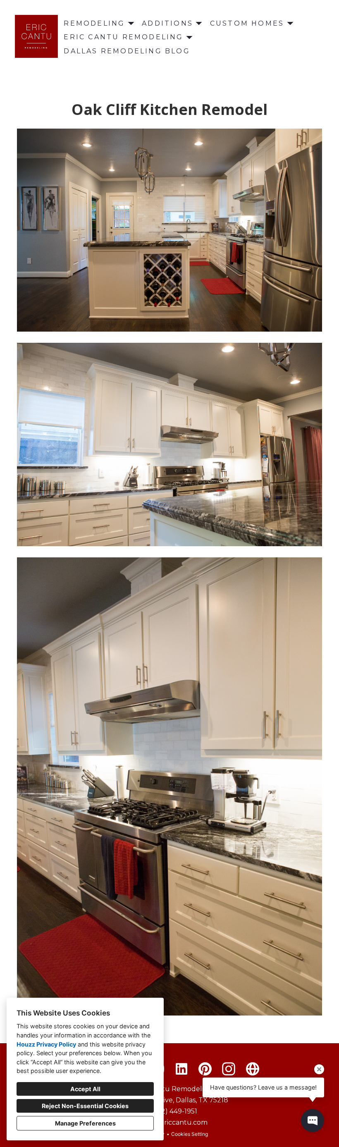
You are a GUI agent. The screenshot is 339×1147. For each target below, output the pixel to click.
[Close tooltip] (319, 1069)
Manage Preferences (85, 1123)
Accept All (85, 1088)
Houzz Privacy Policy (46, 1044)
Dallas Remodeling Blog (127, 51)
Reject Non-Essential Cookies (85, 1105)
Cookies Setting (189, 1134)
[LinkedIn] (181, 1069)
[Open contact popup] (312, 1120)
